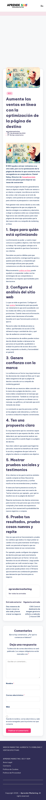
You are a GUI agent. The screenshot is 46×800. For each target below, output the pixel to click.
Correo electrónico (15, 695)
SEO (9, 93)
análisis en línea (25, 270)
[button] (17, 594)
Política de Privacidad (12, 773)
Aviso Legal (7, 762)
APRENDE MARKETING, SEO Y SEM (16, 759)
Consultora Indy (28, 177)
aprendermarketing (20, 589)
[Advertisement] (23, 40)
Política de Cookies (10, 769)
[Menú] (42, 6)
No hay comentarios (17, 135)
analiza (12, 305)
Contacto (7, 766)
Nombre (10, 683)
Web (8, 707)
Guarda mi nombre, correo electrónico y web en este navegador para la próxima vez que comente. (23, 721)
